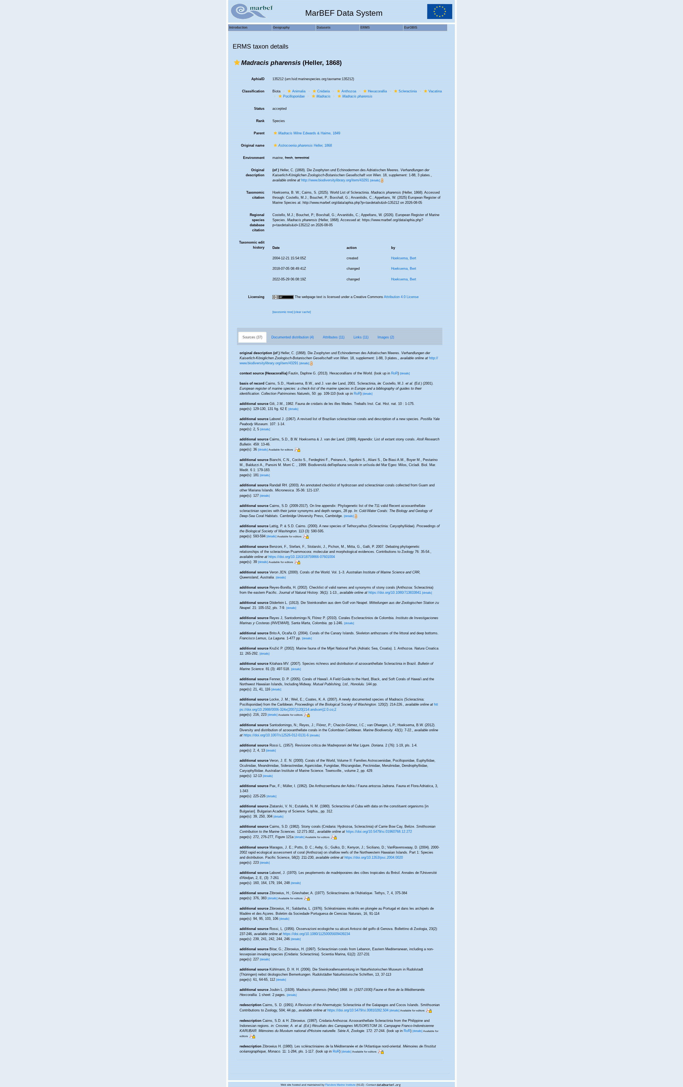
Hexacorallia (377, 91)
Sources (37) (252, 337)
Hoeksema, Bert (403, 258)
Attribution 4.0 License (401, 297)
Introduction (238, 27)
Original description (255, 172)
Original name (252, 145)
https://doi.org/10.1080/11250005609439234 (316, 934)
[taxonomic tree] (283, 312)
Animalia (298, 91)
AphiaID (257, 79)
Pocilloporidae (294, 96)
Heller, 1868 (305, 145)
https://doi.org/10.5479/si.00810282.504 (357, 1010)
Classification (253, 91)
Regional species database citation (257, 222)
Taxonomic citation (255, 195)
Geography (281, 27)
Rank (260, 121)
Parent (259, 133)
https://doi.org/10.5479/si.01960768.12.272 (379, 832)
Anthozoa (349, 91)
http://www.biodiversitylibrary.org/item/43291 (335, 180)
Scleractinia (408, 91)
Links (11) (361, 337)
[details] (375, 180)
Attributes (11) (333, 337)
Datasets (324, 27)
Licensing (256, 297)
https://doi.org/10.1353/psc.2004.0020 (373, 857)
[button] (237, 62)
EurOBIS (410, 27)
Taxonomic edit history (251, 244)
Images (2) (386, 337)
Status (259, 109)
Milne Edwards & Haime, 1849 (309, 133)
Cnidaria (323, 91)
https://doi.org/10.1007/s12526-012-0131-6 (276, 735)
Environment (253, 158)
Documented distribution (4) (292, 337)
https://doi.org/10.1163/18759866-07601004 (301, 557)
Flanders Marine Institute (340, 1084)
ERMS (365, 27)
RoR (394, 373)
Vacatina (435, 91)
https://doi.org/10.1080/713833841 (394, 593)
